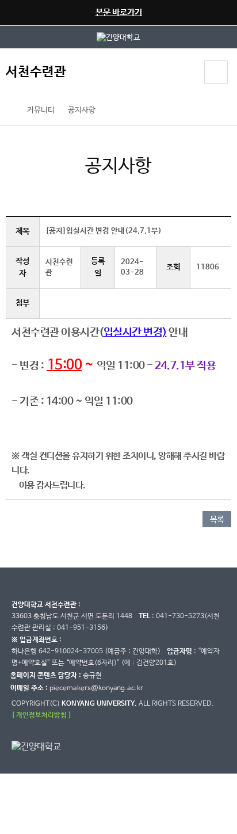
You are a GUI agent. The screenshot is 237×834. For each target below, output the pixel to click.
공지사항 (81, 110)
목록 (217, 519)
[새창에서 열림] (118, 37)
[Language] (184, 73)
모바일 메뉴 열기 (216, 72)
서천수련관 (36, 72)
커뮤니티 (41, 110)
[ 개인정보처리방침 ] (41, 715)
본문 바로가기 (118, 12)
